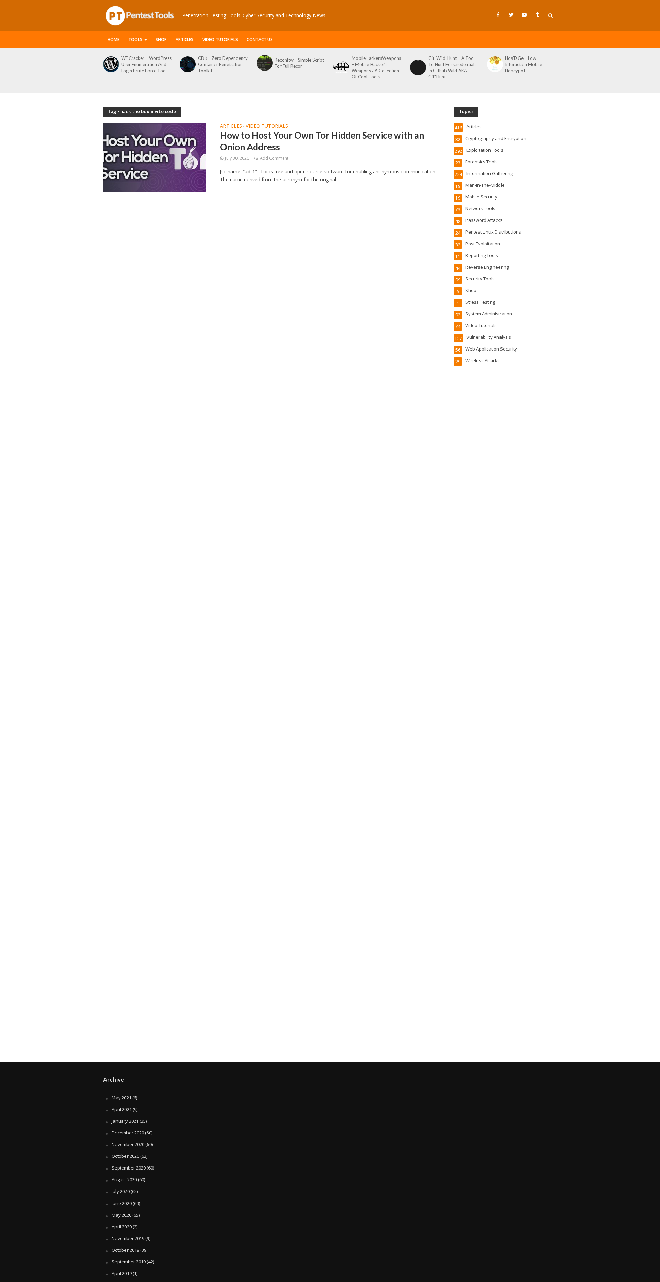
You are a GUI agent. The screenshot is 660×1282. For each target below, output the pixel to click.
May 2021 (121, 1098)
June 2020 (122, 1203)
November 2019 (128, 1238)
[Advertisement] (330, 1007)
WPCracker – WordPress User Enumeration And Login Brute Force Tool (146, 64)
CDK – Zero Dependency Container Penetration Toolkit (223, 64)
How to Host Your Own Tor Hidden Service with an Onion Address (322, 141)
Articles (185, 39)
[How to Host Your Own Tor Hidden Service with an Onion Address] (154, 157)
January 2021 (125, 1121)
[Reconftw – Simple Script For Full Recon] (264, 63)
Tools (135, 39)
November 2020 (128, 1144)
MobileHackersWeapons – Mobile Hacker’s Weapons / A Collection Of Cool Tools (376, 67)
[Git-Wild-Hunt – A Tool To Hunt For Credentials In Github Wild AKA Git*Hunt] (417, 67)
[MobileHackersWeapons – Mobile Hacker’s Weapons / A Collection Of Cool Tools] (340, 67)
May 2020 (121, 1215)
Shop (161, 39)
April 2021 (122, 1109)
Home (113, 39)
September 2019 (129, 1262)
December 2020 (128, 1133)
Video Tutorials (220, 39)
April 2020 (122, 1227)
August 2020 (124, 1179)
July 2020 (121, 1191)
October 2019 (125, 1250)
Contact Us (260, 39)
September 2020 (129, 1168)
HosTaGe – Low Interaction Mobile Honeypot (523, 64)
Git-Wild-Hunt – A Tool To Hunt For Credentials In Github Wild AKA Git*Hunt (452, 67)
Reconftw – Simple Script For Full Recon (299, 63)
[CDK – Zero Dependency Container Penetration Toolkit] (187, 64)
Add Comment (274, 158)
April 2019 (122, 1273)
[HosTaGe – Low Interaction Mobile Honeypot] (494, 64)
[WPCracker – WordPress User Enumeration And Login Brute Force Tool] (110, 64)
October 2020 (125, 1156)
